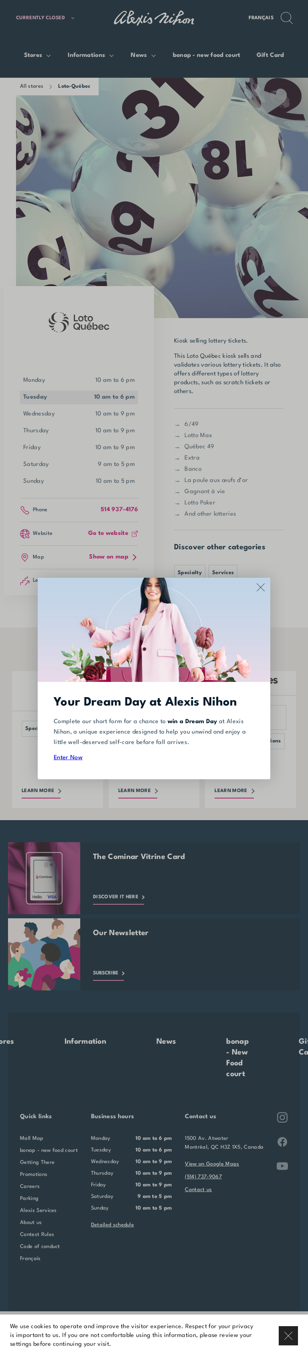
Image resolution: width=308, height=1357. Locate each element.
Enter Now (68, 758)
